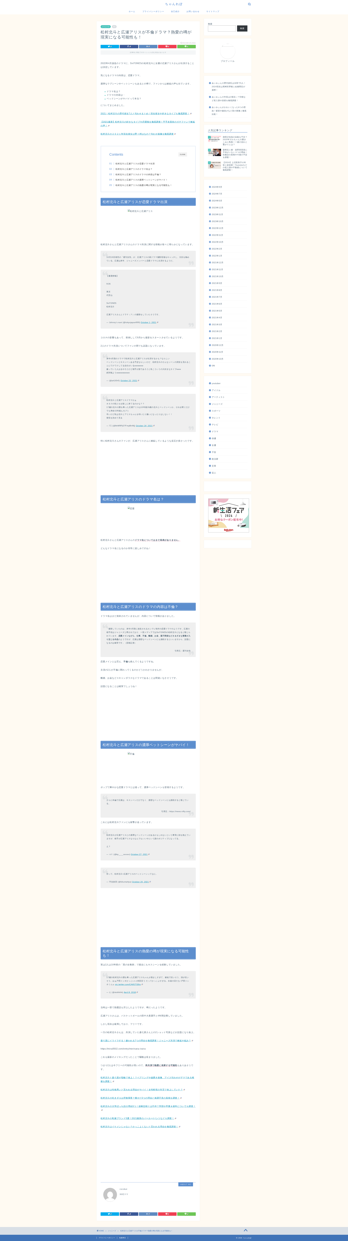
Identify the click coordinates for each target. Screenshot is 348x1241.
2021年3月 (217, 324)
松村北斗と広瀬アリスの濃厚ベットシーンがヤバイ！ (142, 180)
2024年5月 (217, 201)
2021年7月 (217, 297)
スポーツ (216, 411)
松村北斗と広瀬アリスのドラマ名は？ (134, 169)
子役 (214, 452)
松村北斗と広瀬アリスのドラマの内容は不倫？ (138, 174)
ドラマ (215, 431)
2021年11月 (217, 269)
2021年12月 (217, 262)
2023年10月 (217, 221)
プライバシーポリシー (153, 11)
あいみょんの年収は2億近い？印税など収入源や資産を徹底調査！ (229, 99)
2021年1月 (217, 338)
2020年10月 (217, 359)
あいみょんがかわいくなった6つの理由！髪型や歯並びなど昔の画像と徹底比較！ (229, 110)
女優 (214, 445)
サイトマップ (212, 11)
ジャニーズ (105, 26)
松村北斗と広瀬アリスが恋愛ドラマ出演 (135, 163)
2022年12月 (217, 228)
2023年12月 (217, 207)
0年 (213, 366)
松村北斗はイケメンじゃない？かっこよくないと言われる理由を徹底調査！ (139, 1126)
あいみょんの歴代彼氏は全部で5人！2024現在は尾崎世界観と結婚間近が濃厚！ (229, 86)
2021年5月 (217, 311)
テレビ (215, 424)
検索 (210, 24)
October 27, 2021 (139, 854)
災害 (214, 466)
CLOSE (182, 154)
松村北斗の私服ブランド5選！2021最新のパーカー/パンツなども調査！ (137, 1118)
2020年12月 (217, 345)
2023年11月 (217, 214)
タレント (216, 418)
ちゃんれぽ (174, 4)
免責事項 (122, 1238)
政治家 (215, 459)
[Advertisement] (148, 466)
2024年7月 (217, 194)
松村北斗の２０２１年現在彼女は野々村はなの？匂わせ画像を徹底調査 (137, 134)
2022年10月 (217, 242)
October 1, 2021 (148, 322)
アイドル (216, 390)
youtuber (216, 383)
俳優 (214, 438)
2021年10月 (217, 276)
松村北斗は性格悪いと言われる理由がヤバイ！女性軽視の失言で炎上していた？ (142, 1090)
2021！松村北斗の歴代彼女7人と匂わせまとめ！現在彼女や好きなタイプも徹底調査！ (145, 113)
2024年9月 (217, 187)
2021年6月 (217, 304)
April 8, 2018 (130, 992)
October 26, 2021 (140, 882)
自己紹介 (175, 11)
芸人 (214, 473)
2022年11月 (217, 235)
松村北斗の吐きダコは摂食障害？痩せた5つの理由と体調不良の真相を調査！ (140, 1098)
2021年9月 (217, 283)
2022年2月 (217, 249)
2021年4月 (217, 317)
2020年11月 (217, 352)
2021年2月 (217, 331)
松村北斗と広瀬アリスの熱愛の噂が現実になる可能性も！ (144, 185)
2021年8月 (217, 290)
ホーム (132, 11)
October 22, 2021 (129, 380)
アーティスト (218, 397)
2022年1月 (217, 256)
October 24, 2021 (144, 426)
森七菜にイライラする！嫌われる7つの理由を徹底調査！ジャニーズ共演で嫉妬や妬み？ (146, 1040)
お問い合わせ (193, 11)
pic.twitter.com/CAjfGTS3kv (128, 984)
